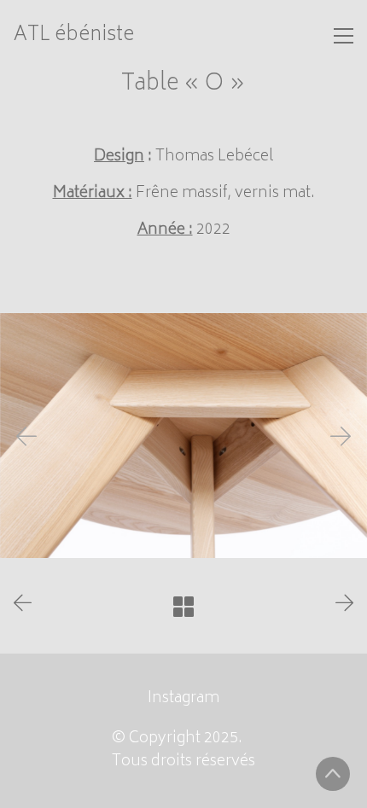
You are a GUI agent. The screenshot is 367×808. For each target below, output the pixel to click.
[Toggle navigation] (343, 35)
